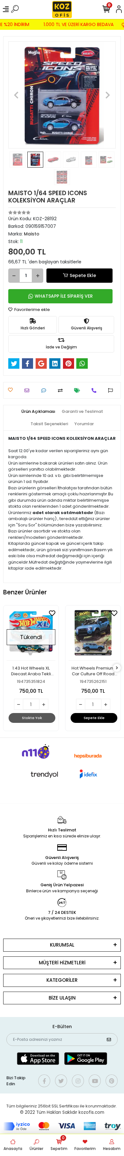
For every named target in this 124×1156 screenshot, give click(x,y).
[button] (16, 95)
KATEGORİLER (62, 980)
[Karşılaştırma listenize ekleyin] (61, 390)
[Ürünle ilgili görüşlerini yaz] (45, 390)
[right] (117, 668)
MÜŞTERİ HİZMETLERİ (62, 962)
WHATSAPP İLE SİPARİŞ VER (64, 296)
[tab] (38, 411)
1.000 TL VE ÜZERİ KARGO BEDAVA (80, 24)
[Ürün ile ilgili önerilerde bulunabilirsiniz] (112, 390)
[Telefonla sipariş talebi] (95, 390)
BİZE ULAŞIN (62, 997)
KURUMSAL (62, 944)
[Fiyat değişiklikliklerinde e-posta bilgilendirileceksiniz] (78, 390)
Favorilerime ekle (31, 310)
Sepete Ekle (83, 275)
